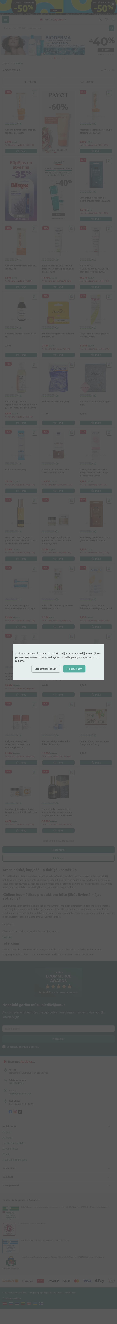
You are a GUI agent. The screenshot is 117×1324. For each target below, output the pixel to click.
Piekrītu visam (74, 668)
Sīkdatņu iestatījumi (46, 668)
